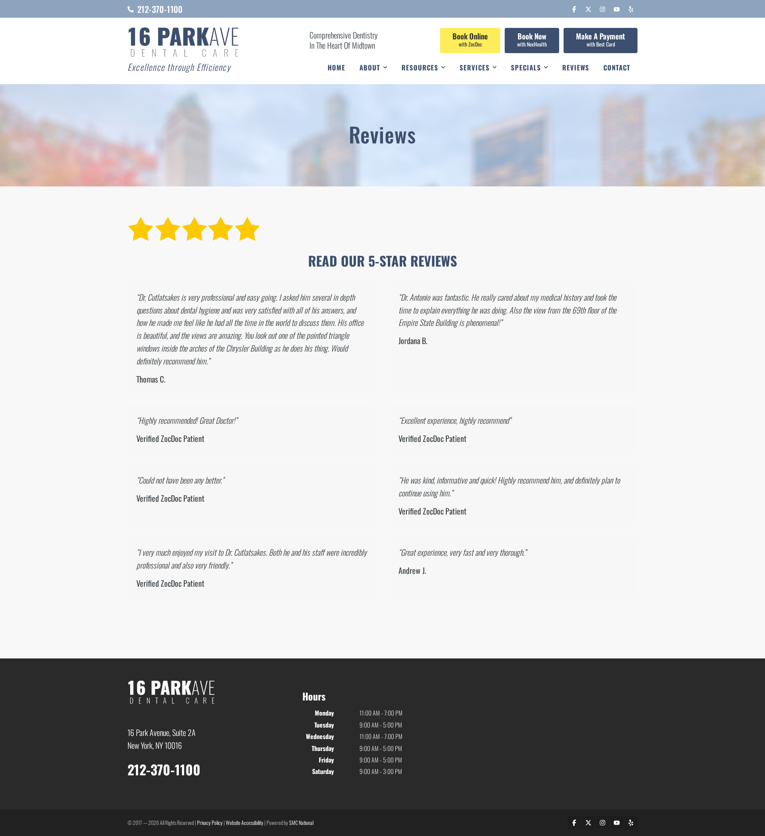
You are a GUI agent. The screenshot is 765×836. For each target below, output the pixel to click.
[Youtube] (616, 9)
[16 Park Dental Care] (184, 42)
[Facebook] (574, 9)
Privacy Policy (210, 822)
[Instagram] (602, 9)
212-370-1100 (164, 769)
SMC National (301, 822)
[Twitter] (588, 9)
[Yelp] (631, 9)
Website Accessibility (244, 822)
